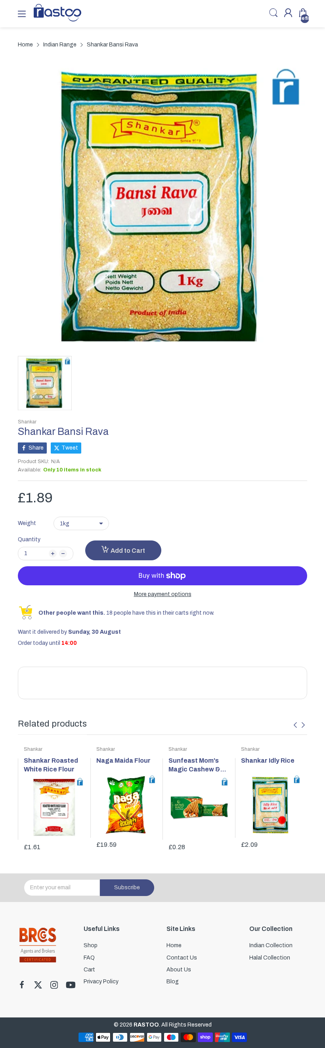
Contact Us (181, 958)
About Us (178, 970)
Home (174, 945)
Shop (91, 945)
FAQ (89, 958)
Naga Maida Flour (123, 760)
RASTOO (146, 1025)
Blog (172, 982)
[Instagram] (54, 986)
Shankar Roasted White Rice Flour (51, 765)
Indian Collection (270, 945)
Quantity (29, 539)
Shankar (27, 422)
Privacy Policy (101, 982)
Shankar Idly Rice (267, 760)
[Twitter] (38, 986)
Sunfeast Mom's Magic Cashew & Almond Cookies (194, 765)
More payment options (162, 594)
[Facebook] (22, 986)
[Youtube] (71, 986)
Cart (89, 970)
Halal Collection (269, 958)
